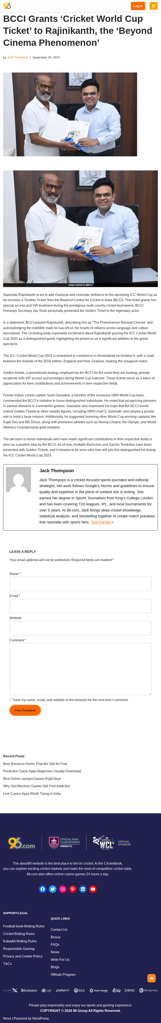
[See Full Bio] (112, 522)
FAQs (55, 944)
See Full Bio (101, 522)
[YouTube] (93, 889)
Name (15, 574)
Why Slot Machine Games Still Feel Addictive (36, 786)
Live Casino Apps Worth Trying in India (32, 793)
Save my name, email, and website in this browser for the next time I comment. (71, 700)
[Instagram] (62, 889)
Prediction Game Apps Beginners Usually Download (42, 771)
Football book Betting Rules (23, 926)
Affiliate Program (63, 974)
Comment (17, 640)
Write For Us (60, 959)
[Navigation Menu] (153, 6)
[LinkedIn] (83, 889)
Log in (138, 6)
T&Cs (7, 963)
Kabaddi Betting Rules (20, 941)
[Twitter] (52, 889)
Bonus (55, 937)
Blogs (55, 967)
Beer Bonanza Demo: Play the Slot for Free (35, 764)
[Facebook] (42, 889)
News (55, 952)
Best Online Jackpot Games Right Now (32, 778)
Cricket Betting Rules (19, 934)
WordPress (40, 1018)
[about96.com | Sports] (7, 6)
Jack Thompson (17, 57)
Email (14, 596)
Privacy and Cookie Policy (22, 956)
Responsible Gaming (19, 948)
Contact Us (59, 929)
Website (15, 618)
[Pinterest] (73, 889)
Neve (7, 1018)
